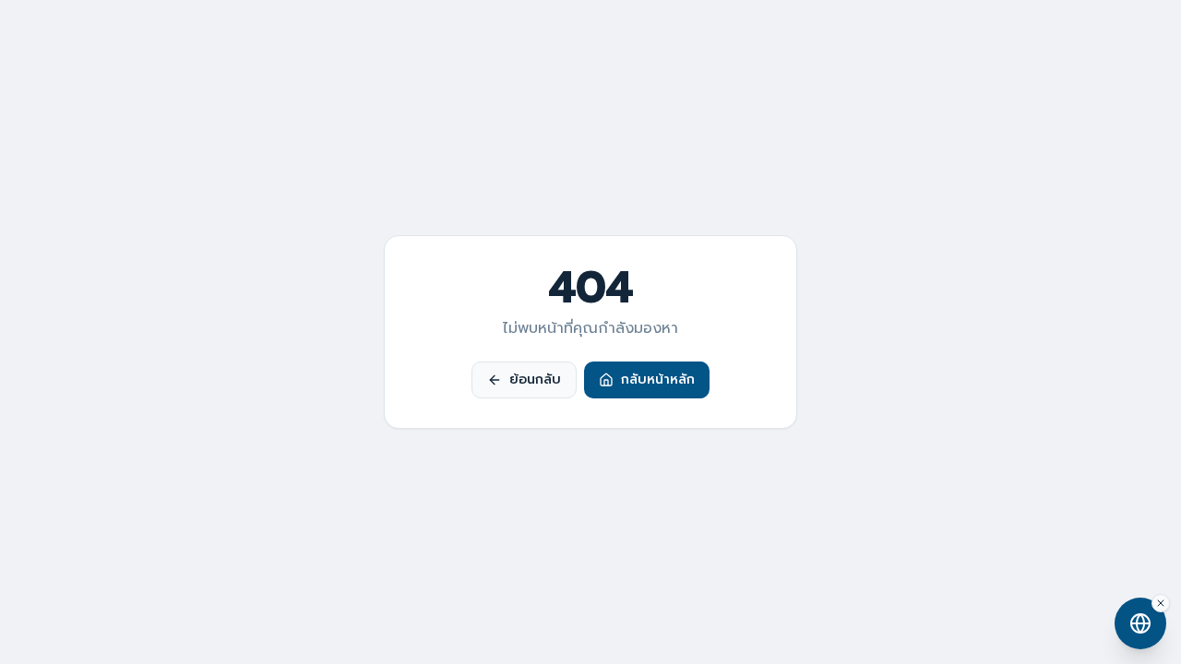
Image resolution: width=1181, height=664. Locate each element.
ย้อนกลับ (535, 379)
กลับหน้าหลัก (658, 379)
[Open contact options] (1140, 623)
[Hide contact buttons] (1160, 603)
